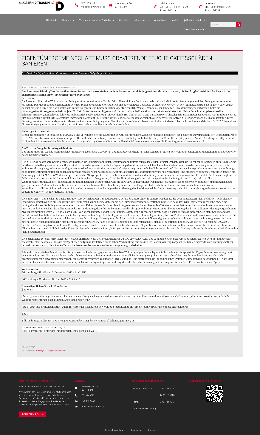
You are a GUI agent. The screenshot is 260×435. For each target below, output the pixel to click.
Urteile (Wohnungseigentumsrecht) (51, 351)
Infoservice (140, 20)
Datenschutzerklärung (114, 430)
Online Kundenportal (194, 29)
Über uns (66, 20)
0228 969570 (88, 3)
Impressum (136, 430)
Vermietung (160, 20)
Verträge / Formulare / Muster (95, 20)
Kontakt (175, 20)
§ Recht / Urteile (193, 20)
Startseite (51, 20)
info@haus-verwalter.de (93, 6)
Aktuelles (124, 20)
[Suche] (238, 24)
